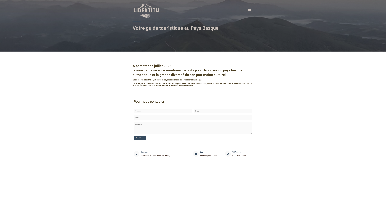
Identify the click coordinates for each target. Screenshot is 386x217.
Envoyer (140, 138)
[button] (235, 11)
